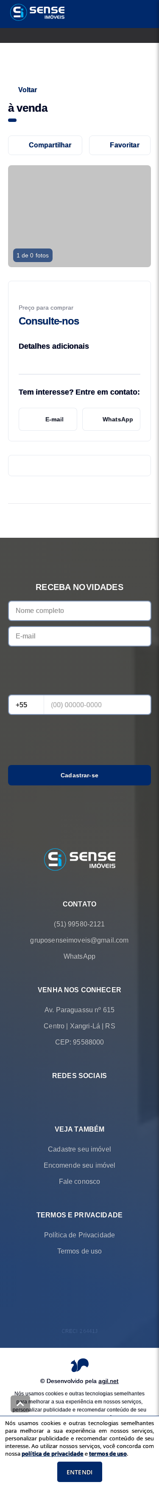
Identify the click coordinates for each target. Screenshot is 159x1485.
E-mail (54, 419)
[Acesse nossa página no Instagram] (91, 1096)
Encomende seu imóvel (80, 1165)
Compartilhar (50, 145)
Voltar (27, 89)
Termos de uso (79, 1251)
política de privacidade (52, 1453)
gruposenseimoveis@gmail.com (79, 940)
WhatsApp (118, 419)
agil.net (108, 1381)
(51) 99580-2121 (79, 924)
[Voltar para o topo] (20, 1403)
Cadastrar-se (79, 775)
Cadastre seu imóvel (79, 1149)
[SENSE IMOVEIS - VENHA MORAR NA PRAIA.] (79, 860)
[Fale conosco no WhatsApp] (68, 1096)
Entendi (79, 1472)
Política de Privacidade (79, 1235)
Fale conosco (79, 1181)
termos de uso (108, 1453)
